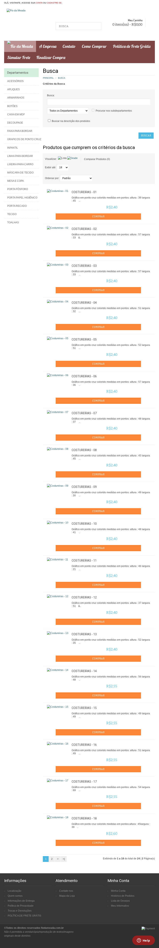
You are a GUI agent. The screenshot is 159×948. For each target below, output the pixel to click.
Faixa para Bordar (19, 131)
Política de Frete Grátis (131, 46)
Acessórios (15, 81)
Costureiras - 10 (84, 523)
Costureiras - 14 (84, 671)
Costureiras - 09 (84, 486)
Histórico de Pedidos (122, 895)
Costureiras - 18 (84, 818)
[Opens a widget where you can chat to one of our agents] (143, 941)
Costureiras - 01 (84, 192)
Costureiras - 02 (84, 229)
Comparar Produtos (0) (97, 159)
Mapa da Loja (67, 895)
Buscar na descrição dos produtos (71, 121)
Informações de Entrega (21, 900)
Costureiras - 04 (84, 302)
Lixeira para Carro (20, 164)
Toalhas (13, 222)
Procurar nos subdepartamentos (114, 110)
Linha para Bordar (20, 156)
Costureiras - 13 (84, 634)
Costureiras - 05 (84, 339)
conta (39, 3)
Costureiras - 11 (84, 560)
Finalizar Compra (50, 57)
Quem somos (15, 895)
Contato (69, 46)
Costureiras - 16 (84, 744)
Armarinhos (15, 97)
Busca (61, 78)
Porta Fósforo (17, 189)
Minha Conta (118, 890)
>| (64, 859)
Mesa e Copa (15, 180)
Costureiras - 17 (84, 781)
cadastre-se (54, 3)
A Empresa (47, 46)
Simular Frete (18, 57)
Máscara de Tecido (20, 172)
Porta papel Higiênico (22, 197)
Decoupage (15, 122)
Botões (12, 106)
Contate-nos (66, 890)
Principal (48, 78)
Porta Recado (17, 206)
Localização (14, 890)
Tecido (12, 214)
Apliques (13, 89)
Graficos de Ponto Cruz (23, 139)
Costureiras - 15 (84, 708)
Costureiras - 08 (84, 450)
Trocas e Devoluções (19, 910)
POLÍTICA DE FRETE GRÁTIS (24, 915)
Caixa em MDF (16, 114)
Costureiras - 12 (84, 597)
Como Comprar (94, 46)
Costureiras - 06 (84, 376)
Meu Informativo (120, 905)
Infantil (12, 147)
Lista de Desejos (120, 900)
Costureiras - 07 (84, 413)
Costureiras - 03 (84, 265)
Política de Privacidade (21, 905)
